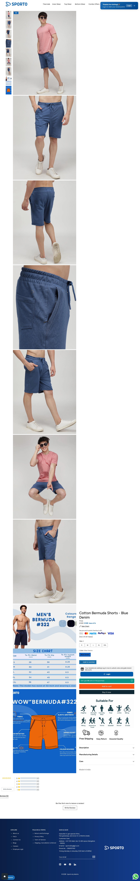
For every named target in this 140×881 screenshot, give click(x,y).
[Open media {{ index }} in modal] (44, 53)
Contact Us (16, 840)
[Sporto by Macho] (16, 4)
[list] (44, 392)
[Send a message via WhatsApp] (135, 876)
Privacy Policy (39, 836)
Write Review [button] (7, 789)
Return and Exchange (42, 833)
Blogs (14, 843)
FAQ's (15, 836)
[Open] (4, 876)
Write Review (70, 808)
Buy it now (106, 692)
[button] (57, 4)
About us (16, 833)
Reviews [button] (4, 796)
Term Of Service (40, 840)
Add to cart (107, 686)
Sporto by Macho (73, 874)
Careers (15, 846)
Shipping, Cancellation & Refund (45, 843)
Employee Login (18, 849)
